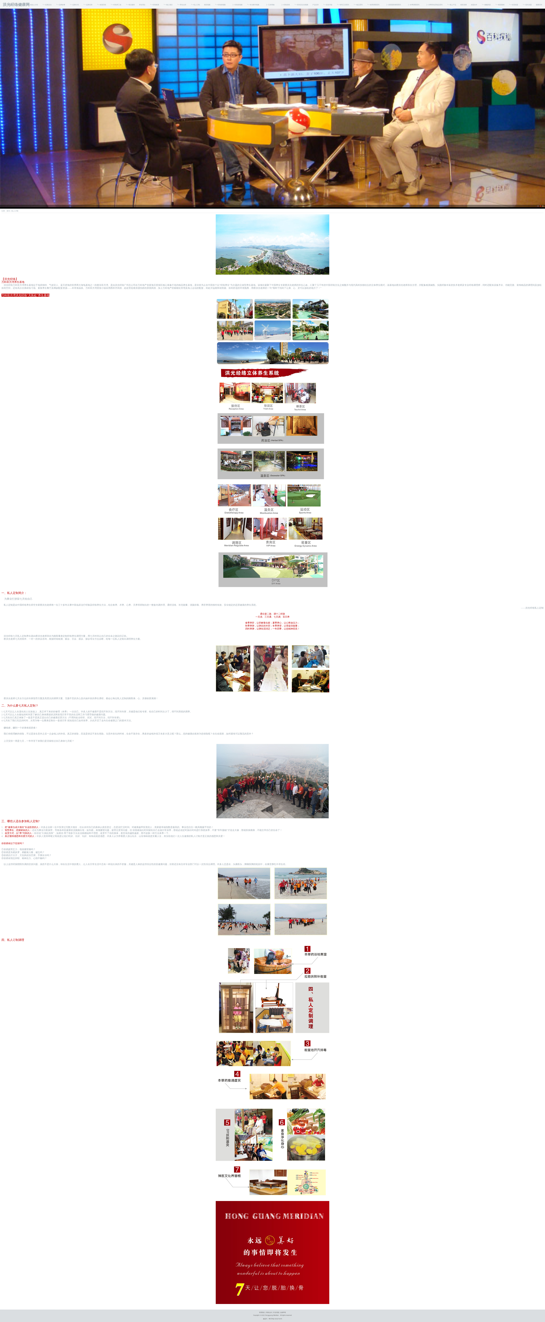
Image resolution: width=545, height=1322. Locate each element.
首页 (10, 4)
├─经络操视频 (236, 4)
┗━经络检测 (154, 4)
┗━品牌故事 (60, 4)
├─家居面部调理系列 (392, 4)
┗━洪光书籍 (327, 4)
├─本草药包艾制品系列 (433, 4)
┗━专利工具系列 (343, 4)
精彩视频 (207, 4)
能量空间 (539, 4)
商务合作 (269, 1312)
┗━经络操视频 (220, 4)
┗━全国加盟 (513, 4)
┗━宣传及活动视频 (301, 4)
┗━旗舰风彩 (486, 4)
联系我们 (262, 1312)
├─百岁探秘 (268, 4)
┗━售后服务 (130, 4)
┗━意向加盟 (527, 4)
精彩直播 (463, 4)
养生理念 (142, 4)
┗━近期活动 (47, 4)
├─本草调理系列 (412, 4)
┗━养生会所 (181, 4)
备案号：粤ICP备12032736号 (272, 1319)
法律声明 (283, 1312)
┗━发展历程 (101, 4)
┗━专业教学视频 (253, 4)
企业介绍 (19, 4)
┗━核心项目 (168, 4)
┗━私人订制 (195, 4)
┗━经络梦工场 (115, 4)
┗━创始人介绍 (32, 4)
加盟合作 (474, 4)
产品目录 (315, 4)
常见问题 (276, 1312)
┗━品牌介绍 (74, 4)
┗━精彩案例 (499, 4)
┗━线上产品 (451, 4)
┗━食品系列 (358, 4)
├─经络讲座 (284, 4)
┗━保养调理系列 (373, 4)
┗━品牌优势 (87, 4)
